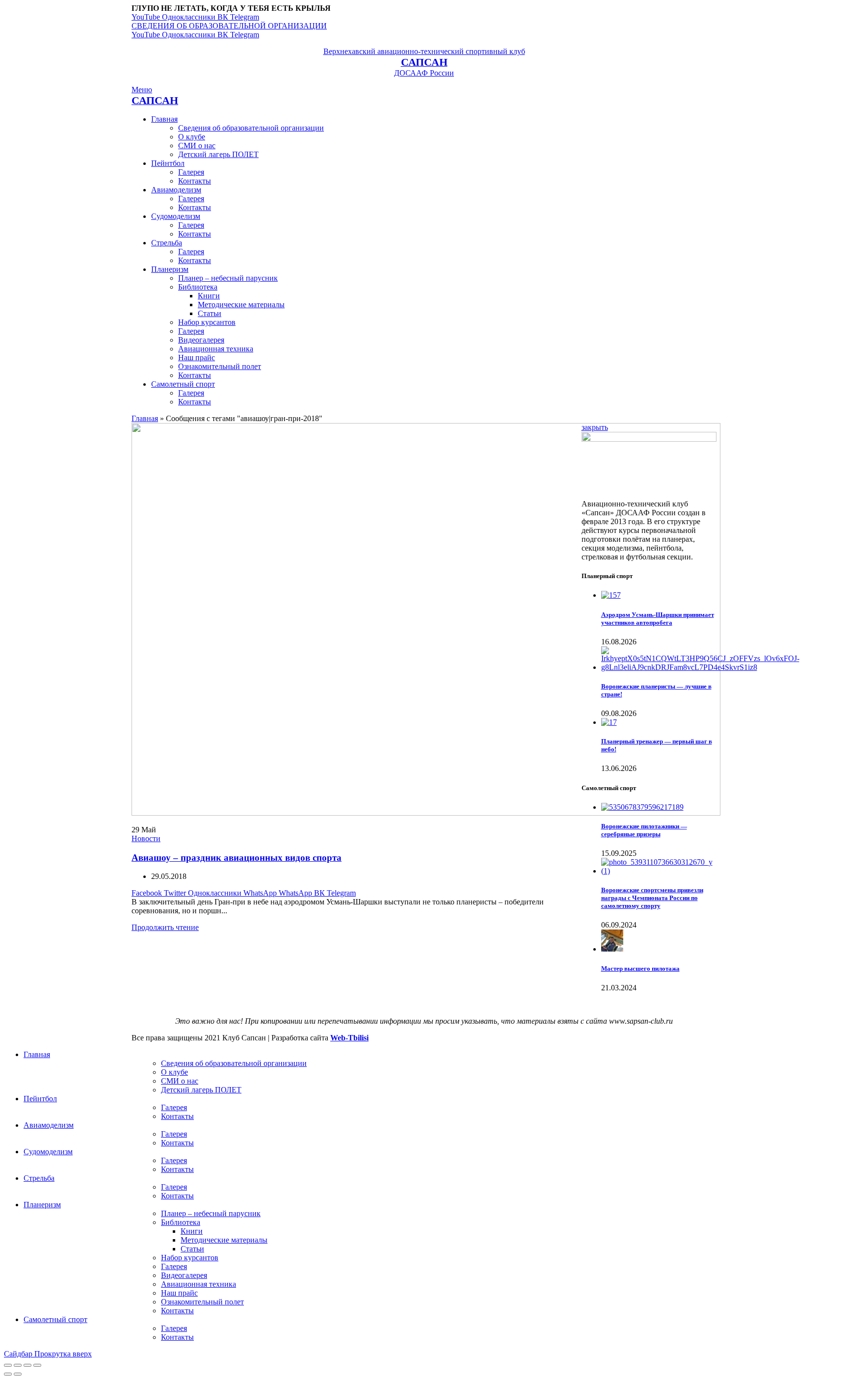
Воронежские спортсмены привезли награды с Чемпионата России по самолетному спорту (652, 897)
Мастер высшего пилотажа (640, 968)
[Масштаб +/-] (37, 1365)
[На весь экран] (27, 1365)
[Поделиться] (18, 1365)
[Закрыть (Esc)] (8, 1365)
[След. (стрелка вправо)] (18, 1374)
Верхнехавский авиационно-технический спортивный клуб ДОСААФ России (424, 62)
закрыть (595, 427)
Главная (145, 418)
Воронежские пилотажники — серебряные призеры (644, 830)
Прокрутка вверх (63, 1354)
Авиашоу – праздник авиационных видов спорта (237, 857)
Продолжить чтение (165, 927)
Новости (146, 838)
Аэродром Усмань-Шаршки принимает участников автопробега (657, 618)
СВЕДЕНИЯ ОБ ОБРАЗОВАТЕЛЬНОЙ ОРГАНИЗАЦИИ (229, 26)
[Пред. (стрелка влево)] (8, 1374)
